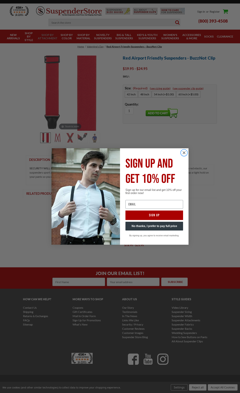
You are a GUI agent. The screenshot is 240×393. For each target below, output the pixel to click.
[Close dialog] (184, 153)
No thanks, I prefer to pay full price (154, 226)
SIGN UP (154, 215)
